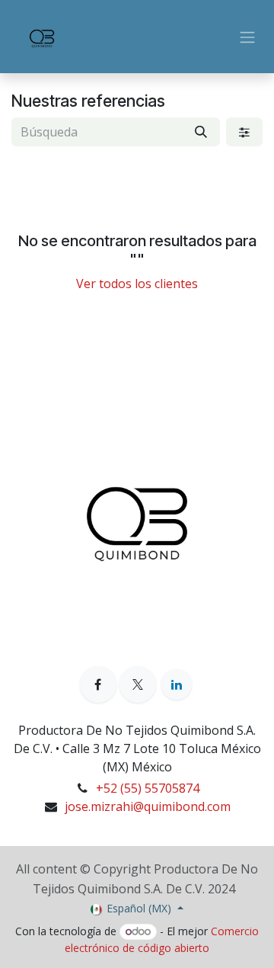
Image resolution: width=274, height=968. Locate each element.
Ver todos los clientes (137, 283)
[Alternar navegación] (247, 37)
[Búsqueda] (201, 131)
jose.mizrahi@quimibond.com (148, 806)
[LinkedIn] (176, 684)
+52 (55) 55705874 (147, 788)
